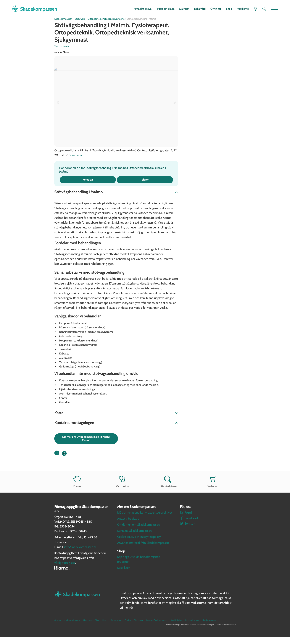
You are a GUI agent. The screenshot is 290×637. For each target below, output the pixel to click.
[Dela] (64, 453)
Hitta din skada (165, 8)
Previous (59, 101)
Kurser (105, 620)
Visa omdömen (61, 46)
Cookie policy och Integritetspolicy (139, 536)
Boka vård (200, 8)
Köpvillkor (123, 567)
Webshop (213, 486)
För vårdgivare (116, 620)
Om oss (57, 620)
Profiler (128, 620)
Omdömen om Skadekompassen (138, 524)
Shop (229, 8)
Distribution (138, 620)
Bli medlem (87, 620)
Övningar (215, 8)
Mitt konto (243, 8)
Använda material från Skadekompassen (143, 543)
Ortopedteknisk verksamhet (131, 32)
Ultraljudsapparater (209, 620)
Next (174, 101)
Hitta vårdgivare (168, 486)
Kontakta (88, 179)
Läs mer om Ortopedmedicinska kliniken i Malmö (86, 438)
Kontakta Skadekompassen (134, 530)
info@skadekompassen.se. (80, 547)
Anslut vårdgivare (128, 518)
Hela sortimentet (192, 620)
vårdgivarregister (64, 562)
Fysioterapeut (150, 25)
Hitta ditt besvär (143, 8)
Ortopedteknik (73, 32)
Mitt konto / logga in (72, 620)
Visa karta (75, 155)
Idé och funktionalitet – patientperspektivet (144, 512)
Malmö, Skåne (61, 52)
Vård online (122, 486)
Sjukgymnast (71, 39)
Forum (77, 486)
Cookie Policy (176, 620)
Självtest (184, 8)
